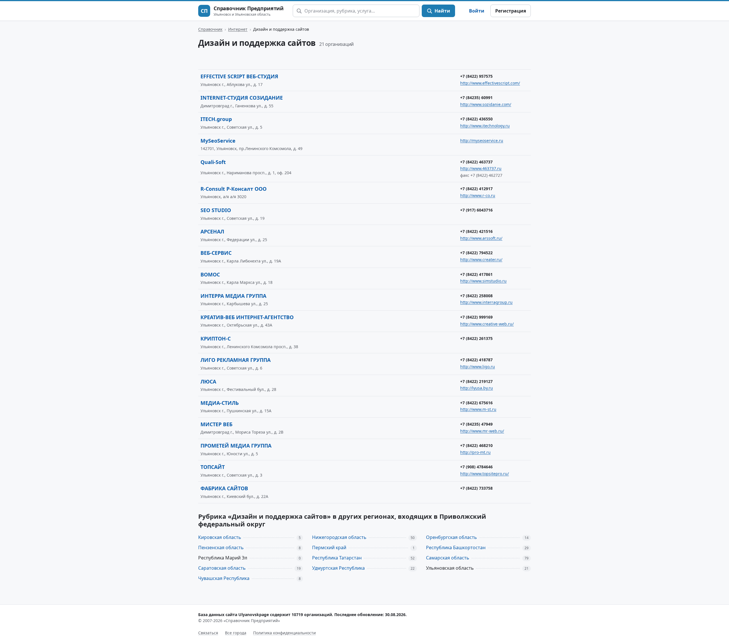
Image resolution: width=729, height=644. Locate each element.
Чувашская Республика (223, 578)
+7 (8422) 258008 (476, 295)
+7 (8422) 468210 (476, 445)
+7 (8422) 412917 (476, 188)
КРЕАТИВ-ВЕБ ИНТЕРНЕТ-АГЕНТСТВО (247, 317)
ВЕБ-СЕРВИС (216, 252)
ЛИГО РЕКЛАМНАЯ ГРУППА (235, 359)
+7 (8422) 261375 (476, 338)
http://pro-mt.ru (475, 452)
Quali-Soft (213, 162)
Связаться (208, 632)
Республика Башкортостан (456, 547)
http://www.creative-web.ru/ (487, 324)
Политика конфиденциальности (284, 632)
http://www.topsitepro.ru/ (484, 473)
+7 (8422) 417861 (476, 274)
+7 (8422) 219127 (476, 381)
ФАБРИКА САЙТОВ (224, 488)
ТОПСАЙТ (212, 466)
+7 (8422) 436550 (476, 119)
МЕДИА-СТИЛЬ (219, 402)
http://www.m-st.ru (478, 409)
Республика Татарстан (337, 558)
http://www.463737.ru (480, 168)
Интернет (237, 29)
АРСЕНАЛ (212, 231)
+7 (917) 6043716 (476, 210)
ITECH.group (216, 119)
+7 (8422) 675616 (476, 402)
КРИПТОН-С (215, 338)
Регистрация (510, 11)
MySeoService (218, 140)
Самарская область (447, 558)
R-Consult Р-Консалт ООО (233, 188)
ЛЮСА (208, 381)
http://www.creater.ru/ (481, 259)
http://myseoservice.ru (481, 140)
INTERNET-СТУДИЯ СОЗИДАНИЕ (241, 97)
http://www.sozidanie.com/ (485, 104)
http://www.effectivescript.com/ (490, 83)
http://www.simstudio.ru (483, 281)
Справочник (210, 29)
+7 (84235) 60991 (476, 97)
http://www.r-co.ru (477, 195)
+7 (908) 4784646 (476, 466)
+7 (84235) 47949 (476, 424)
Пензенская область (221, 547)
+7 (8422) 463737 (476, 162)
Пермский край (329, 547)
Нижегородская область (339, 537)
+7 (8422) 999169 (476, 317)
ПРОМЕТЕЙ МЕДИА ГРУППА (235, 445)
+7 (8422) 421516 (476, 231)
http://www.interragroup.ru (486, 302)
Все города (235, 632)
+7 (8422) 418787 (476, 359)
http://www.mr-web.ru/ (482, 431)
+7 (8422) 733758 (476, 488)
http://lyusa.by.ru (476, 388)
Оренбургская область (451, 537)
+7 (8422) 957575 (476, 76)
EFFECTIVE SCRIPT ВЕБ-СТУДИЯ (239, 76)
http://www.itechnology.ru (485, 125)
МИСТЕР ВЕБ (216, 424)
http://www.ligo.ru (477, 366)
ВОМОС (210, 274)
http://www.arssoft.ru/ (481, 238)
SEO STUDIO (215, 210)
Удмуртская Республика (338, 568)
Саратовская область (222, 568)
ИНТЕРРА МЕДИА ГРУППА (233, 295)
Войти (476, 11)
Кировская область (219, 537)
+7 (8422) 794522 (476, 252)
